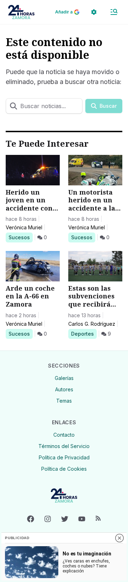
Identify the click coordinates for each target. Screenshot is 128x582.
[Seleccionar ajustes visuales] (94, 12)
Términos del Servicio (64, 446)
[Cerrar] (119, 538)
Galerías (64, 378)
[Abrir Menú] (113, 12)
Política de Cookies (64, 469)
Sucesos (20, 237)
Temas (64, 401)
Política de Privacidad (64, 457)
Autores (64, 389)
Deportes (84, 333)
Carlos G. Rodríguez (91, 324)
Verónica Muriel (24, 227)
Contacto (64, 435)
